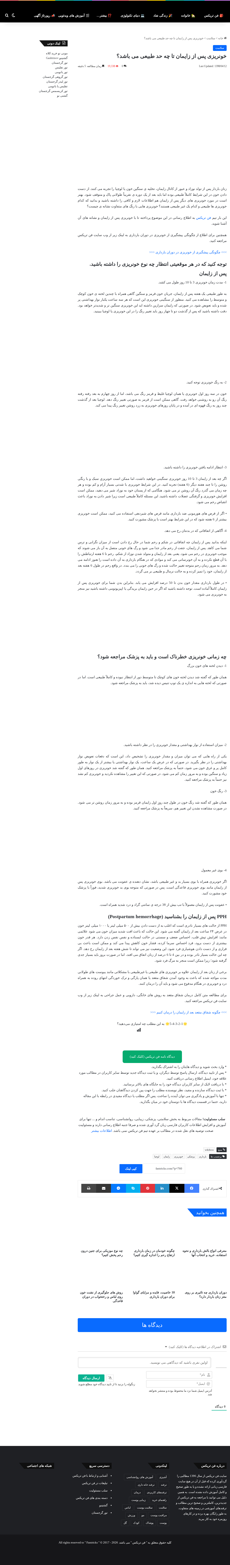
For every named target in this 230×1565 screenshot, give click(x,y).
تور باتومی (61, 72)
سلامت (210, 38)
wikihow (209, 1149)
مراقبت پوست (158, 1515)
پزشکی (191, 1156)
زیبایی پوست (138, 1500)
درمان (137, 1492)
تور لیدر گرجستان (57, 81)
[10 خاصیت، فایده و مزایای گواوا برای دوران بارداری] (152, 1275)
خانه (221, 38)
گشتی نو (62, 95)
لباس (128, 1507)
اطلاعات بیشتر (101, 1130)
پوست (163, 1522)
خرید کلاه (51, 53)
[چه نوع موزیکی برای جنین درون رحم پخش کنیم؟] (100, 1233)
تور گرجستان (60, 62)
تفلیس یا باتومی (58, 86)
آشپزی (163, 1477)
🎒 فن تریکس (213, 15)
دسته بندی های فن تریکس (92, 1498)
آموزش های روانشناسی (139, 1477)
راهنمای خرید (159, 1500)
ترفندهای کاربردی (157, 1492)
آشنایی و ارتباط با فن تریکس (90, 1475)
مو (143, 1515)
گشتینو (63, 58)
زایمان (167, 1156)
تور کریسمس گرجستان (53, 91)
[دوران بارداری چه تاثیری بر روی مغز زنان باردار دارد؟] (204, 1275)
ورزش (131, 1515)
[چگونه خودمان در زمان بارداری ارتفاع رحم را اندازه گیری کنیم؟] (152, 1233)
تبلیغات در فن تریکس (95, 1483)
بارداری (202, 1156)
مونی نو (63, 53)
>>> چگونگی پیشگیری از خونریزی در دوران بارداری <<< (188, 252)
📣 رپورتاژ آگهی (44, 15)
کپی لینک (131, 1168)
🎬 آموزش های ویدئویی (73, 15)
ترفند (164, 1484)
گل (125, 1522)
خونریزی (178, 1156)
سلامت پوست (145, 1507)
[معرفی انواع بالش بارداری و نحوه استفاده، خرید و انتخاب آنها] (204, 1233)
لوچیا (156, 1156)
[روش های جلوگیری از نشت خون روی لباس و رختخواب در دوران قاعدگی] (100, 1275)
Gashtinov (52, 58)
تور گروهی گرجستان (55, 76)
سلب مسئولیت (98, 1490)
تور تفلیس (61, 67)
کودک (136, 1522)
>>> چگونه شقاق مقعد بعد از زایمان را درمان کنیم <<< (188, 1012)
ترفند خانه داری (146, 1484)
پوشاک (149, 1522)
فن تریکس (203, 218)
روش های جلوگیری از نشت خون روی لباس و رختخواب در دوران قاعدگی (101, 1297)
